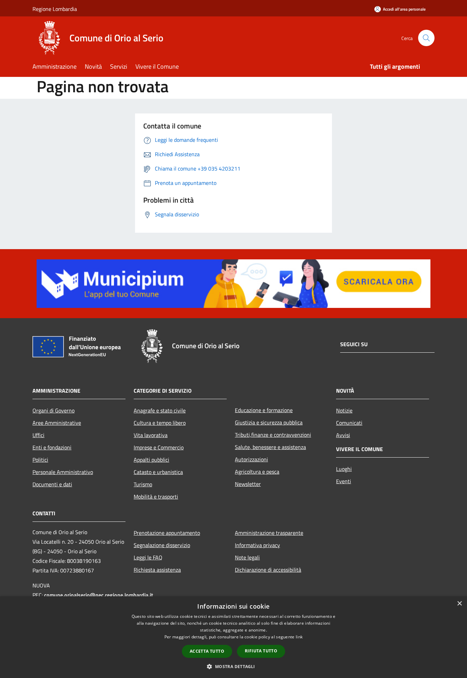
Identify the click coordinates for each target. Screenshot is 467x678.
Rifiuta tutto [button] (261, 651)
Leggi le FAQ (148, 557)
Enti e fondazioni (51, 447)
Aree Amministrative (56, 423)
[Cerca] (426, 38)
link (299, 637)
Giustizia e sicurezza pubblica (269, 422)
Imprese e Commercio (159, 447)
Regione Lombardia (54, 9)
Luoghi (344, 469)
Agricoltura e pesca (257, 471)
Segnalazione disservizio (162, 545)
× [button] (459, 603)
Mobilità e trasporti (156, 496)
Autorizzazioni (251, 459)
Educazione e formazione (264, 410)
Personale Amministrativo (62, 472)
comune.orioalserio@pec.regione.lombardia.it (98, 595)
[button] (233, 666)
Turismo (143, 484)
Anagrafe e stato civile (160, 410)
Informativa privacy (257, 545)
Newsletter (248, 484)
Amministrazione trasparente (269, 533)
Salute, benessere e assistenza (270, 447)
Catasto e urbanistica (158, 472)
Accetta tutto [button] (207, 651)
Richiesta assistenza (157, 570)
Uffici (38, 435)
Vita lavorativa (151, 435)
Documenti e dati (52, 484)
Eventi (343, 481)
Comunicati (349, 423)
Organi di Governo (53, 410)
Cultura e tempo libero (160, 423)
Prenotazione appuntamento (167, 533)
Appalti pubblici (151, 460)
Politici (40, 460)
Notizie (344, 410)
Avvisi (343, 435)
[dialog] (233, 637)
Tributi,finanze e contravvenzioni (273, 435)
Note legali (247, 557)
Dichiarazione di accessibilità (268, 570)
